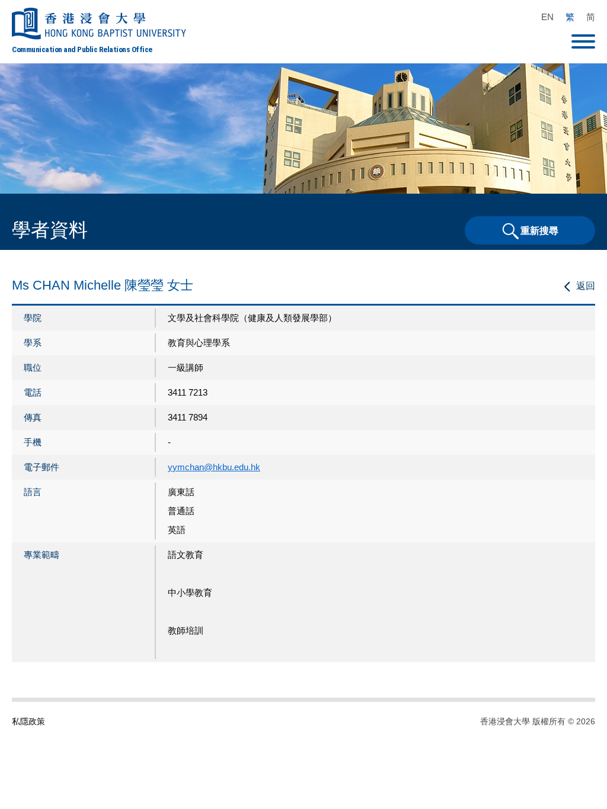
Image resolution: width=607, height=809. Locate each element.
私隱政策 (28, 721)
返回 (585, 286)
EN (547, 17)
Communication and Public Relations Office (82, 49)
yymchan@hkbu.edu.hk (214, 467)
